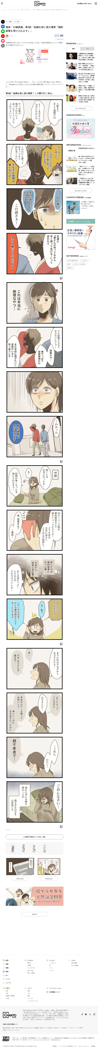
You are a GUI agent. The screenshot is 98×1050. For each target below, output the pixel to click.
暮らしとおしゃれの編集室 (32, 1027)
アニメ (51, 968)
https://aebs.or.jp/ (55, 1040)
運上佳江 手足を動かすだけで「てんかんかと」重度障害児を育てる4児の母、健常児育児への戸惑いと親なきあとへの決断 (86, 77)
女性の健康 (74, 963)
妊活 (7, 991)
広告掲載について (54, 992)
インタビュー (84, 260)
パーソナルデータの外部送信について (68, 1046)
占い (7, 975)
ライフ (30, 988)
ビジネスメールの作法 (79, 264)
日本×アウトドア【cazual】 (46, 1027)
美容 (29, 995)
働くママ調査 (31, 973)
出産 (7, 993)
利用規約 (55, 1046)
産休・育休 (30, 970)
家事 (29, 991)
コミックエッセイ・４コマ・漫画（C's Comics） (19, 9)
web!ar (12, 1027)
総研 (7, 960)
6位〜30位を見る (81, 108)
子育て (8, 988)
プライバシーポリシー (83, 1046)
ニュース (8, 982)
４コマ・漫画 (59, 35)
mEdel (16, 1027)
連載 (7, 968)
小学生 (7, 998)
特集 (7, 964)
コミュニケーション (33, 1001)
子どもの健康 (74, 965)
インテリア (30, 998)
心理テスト (70, 268)
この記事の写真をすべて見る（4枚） (34, 837)
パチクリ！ (72, 1027)
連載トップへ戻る (14, 21)
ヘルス (73, 960)
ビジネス (30, 960)
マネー (29, 993)
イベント (51, 970)
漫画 (7, 971)
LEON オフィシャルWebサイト (61, 1027)
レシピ (8, 979)
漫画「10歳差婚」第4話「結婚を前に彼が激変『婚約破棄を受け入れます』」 (51, 9)
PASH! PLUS (22, 1027)
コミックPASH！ (80, 1027)
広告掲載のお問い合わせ (84, 3)
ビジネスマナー (32, 968)
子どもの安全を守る (72, 260)
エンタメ (52, 960)
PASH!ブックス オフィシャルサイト (11, 1030)
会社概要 (93, 1046)
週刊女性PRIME (6, 1027)
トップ (3, 9)
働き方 (29, 963)
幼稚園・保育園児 (10, 995)
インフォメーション (55, 988)
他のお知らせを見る (81, 190)
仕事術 (29, 965)
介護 (68, 264)
